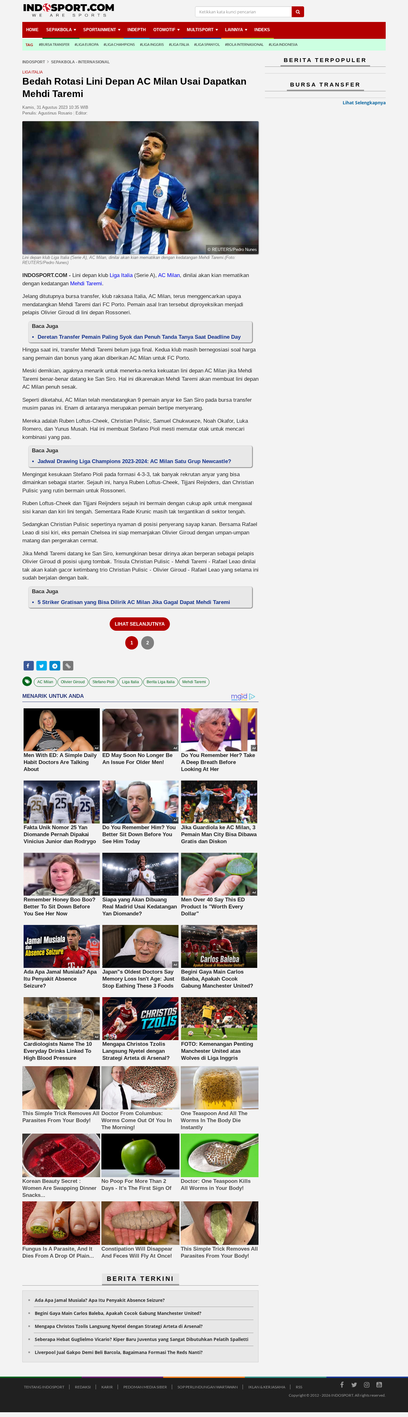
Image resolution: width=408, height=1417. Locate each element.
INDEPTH (136, 29)
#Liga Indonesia (283, 44)
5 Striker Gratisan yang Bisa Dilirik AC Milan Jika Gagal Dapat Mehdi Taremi (134, 602)
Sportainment (99, 29)
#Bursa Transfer (54, 44)
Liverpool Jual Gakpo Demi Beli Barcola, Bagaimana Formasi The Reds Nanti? (119, 1352)
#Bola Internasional (244, 44)
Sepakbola (59, 29)
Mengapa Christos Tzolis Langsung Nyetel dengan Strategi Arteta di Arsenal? (119, 1326)
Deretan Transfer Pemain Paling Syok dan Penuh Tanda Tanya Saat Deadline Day (139, 337)
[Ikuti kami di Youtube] (379, 1386)
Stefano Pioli (103, 682)
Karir (107, 1387)
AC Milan (169, 275)
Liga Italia (121, 275)
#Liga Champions (119, 44)
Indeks (262, 29)
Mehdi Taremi (86, 284)
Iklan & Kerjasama (266, 1387)
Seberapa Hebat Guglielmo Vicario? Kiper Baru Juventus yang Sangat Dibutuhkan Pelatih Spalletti (141, 1339)
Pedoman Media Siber (145, 1387)
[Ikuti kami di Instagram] (366, 1386)
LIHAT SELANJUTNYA (140, 624)
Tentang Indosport (44, 1387)
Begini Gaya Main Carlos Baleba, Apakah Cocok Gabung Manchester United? (118, 1313)
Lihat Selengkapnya (364, 103)
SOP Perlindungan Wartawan (208, 1387)
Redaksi (83, 1387)
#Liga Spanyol (207, 44)
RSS (299, 1387)
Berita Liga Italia (161, 682)
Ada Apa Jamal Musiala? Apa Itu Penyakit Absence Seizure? (100, 1300)
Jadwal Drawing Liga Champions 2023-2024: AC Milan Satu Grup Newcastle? (134, 461)
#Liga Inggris (152, 44)
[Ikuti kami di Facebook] (342, 1386)
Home (32, 29)
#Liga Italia (179, 44)
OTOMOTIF (164, 29)
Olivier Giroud (73, 682)
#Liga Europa (86, 44)
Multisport (200, 29)
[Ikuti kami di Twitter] (354, 1386)
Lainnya (234, 29)
